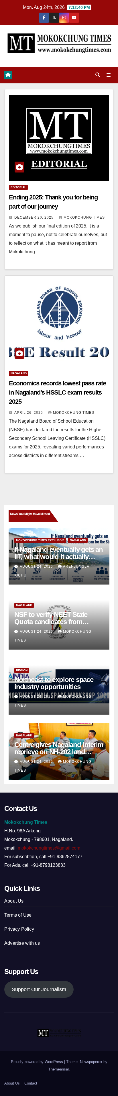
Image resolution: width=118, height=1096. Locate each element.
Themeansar (58, 1069)
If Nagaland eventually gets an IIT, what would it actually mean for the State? (58, 557)
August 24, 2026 (37, 566)
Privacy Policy (19, 929)
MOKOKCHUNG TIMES (84, 217)
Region (21, 670)
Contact (30, 1083)
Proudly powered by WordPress (37, 1062)
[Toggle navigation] (109, 75)
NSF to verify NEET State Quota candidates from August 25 (50, 622)
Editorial (18, 187)
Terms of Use (18, 915)
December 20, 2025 (34, 217)
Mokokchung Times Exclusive (40, 540)
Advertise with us (22, 943)
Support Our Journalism (39, 989)
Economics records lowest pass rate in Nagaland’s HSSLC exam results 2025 (57, 392)
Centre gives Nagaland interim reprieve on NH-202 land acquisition (58, 752)
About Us (14, 901)
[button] (97, 74)
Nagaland (19, 373)
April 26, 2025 (29, 413)
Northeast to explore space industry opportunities (53, 683)
